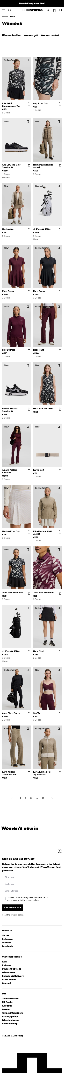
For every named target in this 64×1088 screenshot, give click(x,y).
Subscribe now (40, 559)
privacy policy (41, 563)
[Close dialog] (61, 530)
